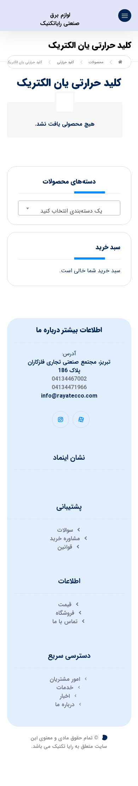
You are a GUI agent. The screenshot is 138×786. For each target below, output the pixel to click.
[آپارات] (81, 419)
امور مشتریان (65, 679)
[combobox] (69, 208)
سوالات (65, 530)
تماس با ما (64, 621)
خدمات (64, 687)
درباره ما (64, 704)
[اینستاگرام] (60, 419)
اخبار (65, 696)
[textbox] (69, 211)
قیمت (64, 604)
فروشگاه (65, 613)
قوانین (64, 547)
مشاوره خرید (65, 538)
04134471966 (69, 387)
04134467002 (69, 379)
